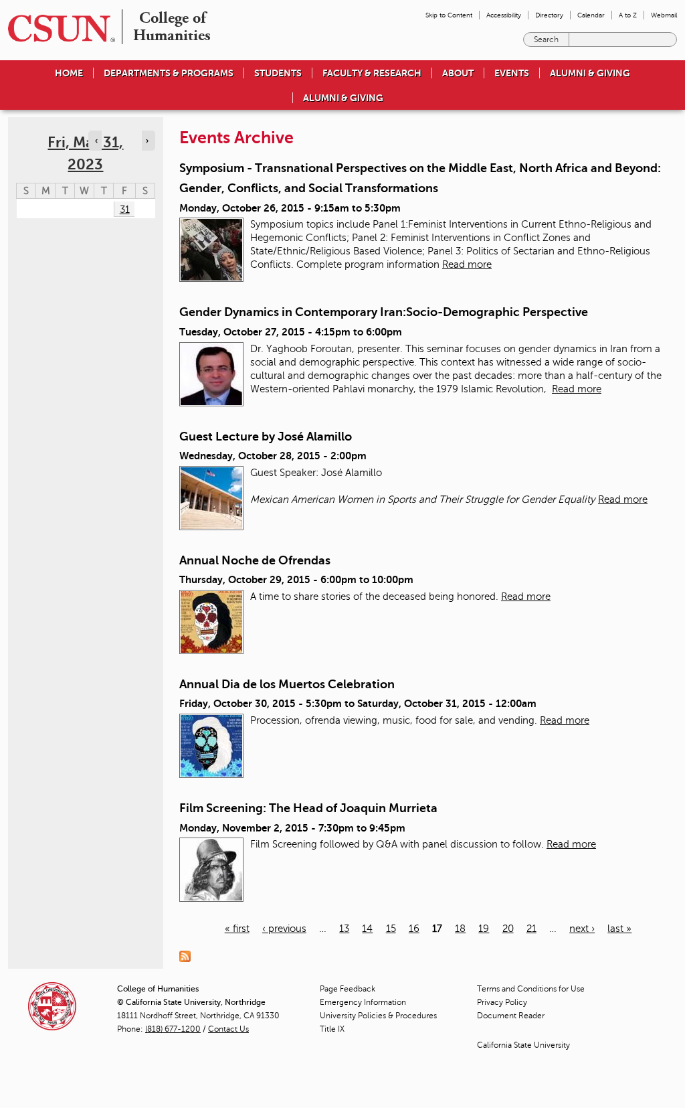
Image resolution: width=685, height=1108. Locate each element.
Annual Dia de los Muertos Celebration (287, 684)
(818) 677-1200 (173, 1029)
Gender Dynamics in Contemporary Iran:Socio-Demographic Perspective (383, 312)
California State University (523, 1045)
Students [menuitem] (278, 73)
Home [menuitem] (69, 73)
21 (531, 928)
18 (460, 928)
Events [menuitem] (511, 73)
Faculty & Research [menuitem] (371, 73)
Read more (467, 264)
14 (367, 928)
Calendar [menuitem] (591, 15)
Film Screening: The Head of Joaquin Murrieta (308, 808)
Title (332, 1029)
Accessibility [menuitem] (503, 15)
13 (344, 928)
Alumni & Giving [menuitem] (590, 73)
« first (237, 928)
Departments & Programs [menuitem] (168, 73)
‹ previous (284, 928)
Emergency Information (363, 1002)
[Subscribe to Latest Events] (188, 955)
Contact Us (228, 1029)
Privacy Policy (502, 1002)
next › (582, 928)
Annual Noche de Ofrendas (254, 560)
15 (391, 928)
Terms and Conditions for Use (531, 989)
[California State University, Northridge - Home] (57, 28)
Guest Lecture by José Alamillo (265, 436)
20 (508, 928)
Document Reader (511, 1015)
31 (125, 209)
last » (619, 928)
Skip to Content (448, 15)
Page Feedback (347, 989)
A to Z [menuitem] (628, 15)
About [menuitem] (458, 73)
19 (483, 928)
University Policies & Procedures (378, 1015)
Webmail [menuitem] (664, 15)
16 (414, 928)
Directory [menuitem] (549, 15)
